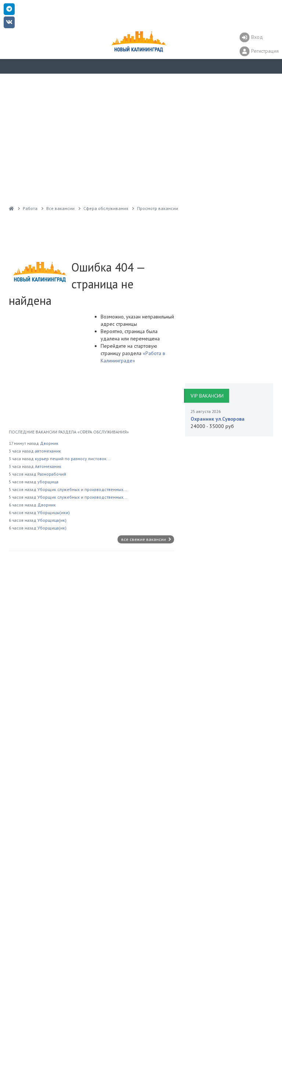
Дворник (49, 443)
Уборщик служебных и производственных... (82, 489)
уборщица (47, 481)
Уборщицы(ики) (53, 512)
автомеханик (48, 451)
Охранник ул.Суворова (218, 419)
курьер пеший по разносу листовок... (73, 458)
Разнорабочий (51, 474)
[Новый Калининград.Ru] (11, 208)
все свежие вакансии (144, 539)
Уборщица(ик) (51, 520)
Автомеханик (48, 466)
